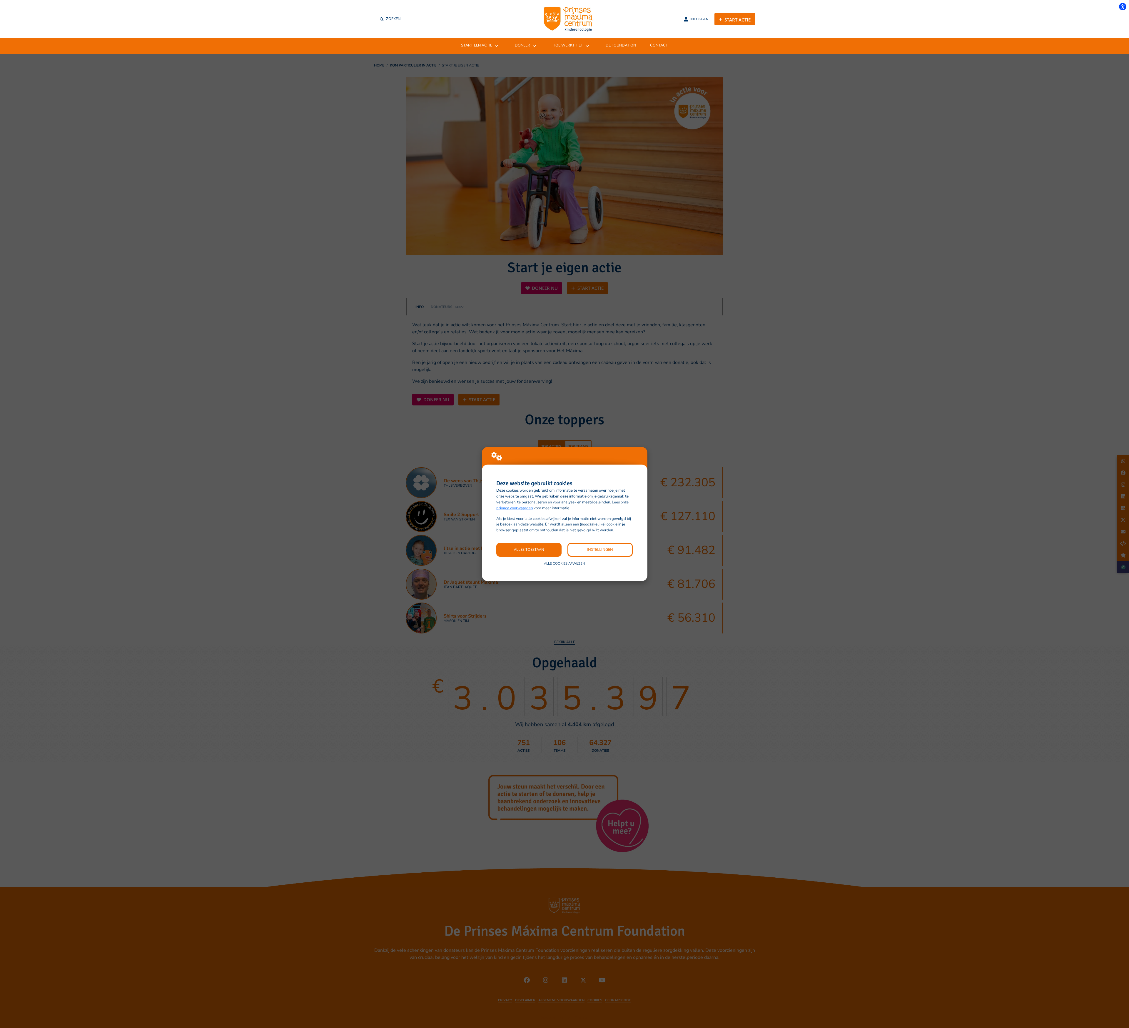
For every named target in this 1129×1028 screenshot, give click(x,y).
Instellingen (600, 549)
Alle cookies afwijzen (564, 563)
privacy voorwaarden (514, 508)
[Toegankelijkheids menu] (1122, 6)
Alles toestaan (529, 549)
